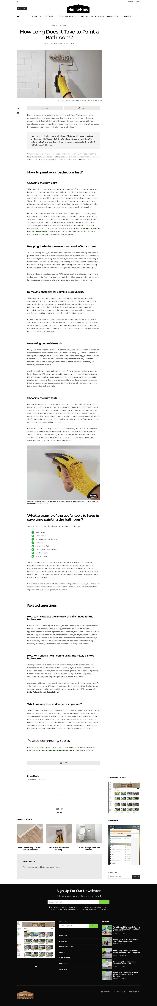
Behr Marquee (42, 234)
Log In (138, 1)
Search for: (112, 873)
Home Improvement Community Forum (56, 750)
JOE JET (46, 43)
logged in (39, 867)
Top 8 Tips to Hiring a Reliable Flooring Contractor (29, 849)
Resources (111, 16)
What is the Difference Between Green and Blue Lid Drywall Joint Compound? (126, 929)
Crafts (82, 16)
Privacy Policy (120, 992)
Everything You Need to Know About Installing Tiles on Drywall (126, 952)
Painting (55, 25)
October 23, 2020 (56, 43)
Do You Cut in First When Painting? (59, 849)
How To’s (35, 16)
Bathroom (63, 25)
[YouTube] (17, 1)
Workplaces (96, 16)
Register (130, 1)
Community (126, 16)
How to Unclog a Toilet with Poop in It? (89, 849)
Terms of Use (134, 992)
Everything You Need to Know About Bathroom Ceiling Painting (125, 974)
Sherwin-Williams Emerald (62, 234)
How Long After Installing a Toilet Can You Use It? (124, 963)
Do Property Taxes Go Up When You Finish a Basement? (126, 940)
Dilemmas (49, 16)
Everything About (66, 16)
